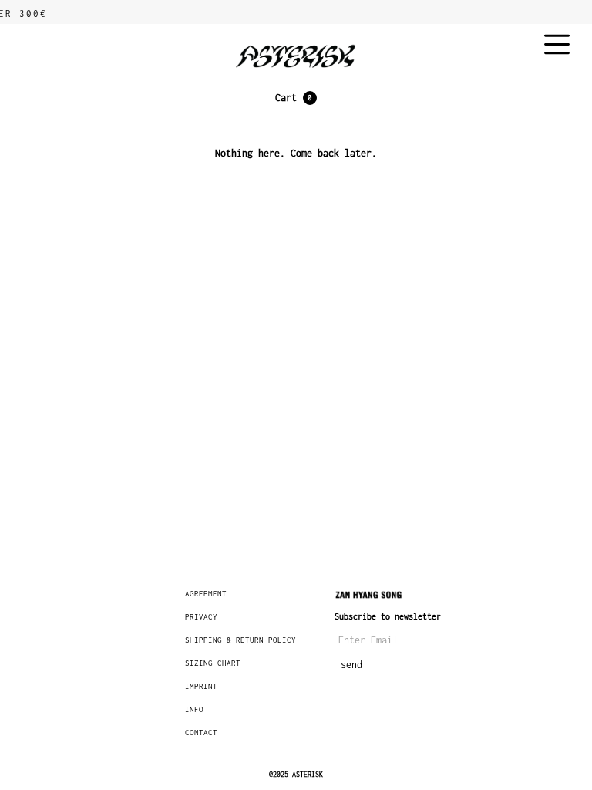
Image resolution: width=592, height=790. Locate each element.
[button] (296, 98)
